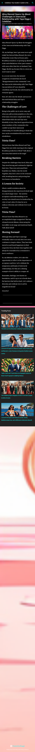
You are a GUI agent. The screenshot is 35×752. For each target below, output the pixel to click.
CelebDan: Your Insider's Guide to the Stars (18, 3)
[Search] (33, 3)
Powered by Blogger (18, 746)
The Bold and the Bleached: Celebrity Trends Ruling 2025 (17, 329)
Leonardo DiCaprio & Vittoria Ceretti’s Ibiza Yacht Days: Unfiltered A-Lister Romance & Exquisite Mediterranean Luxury (17, 351)
